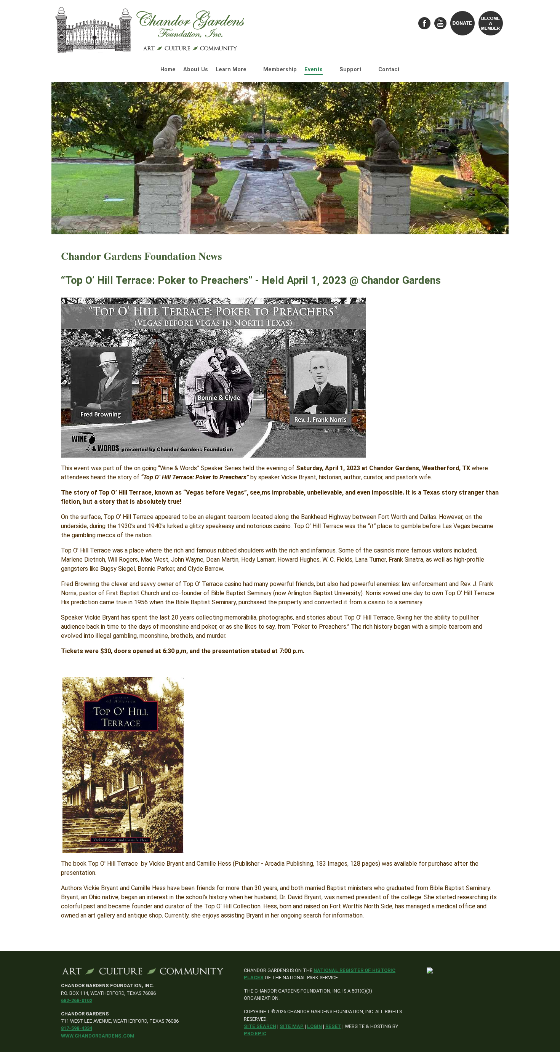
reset (333, 1026)
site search (260, 1026)
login (314, 1026)
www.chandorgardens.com (97, 1036)
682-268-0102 (76, 1000)
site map (292, 1026)
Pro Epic (255, 1033)
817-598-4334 (76, 1028)
